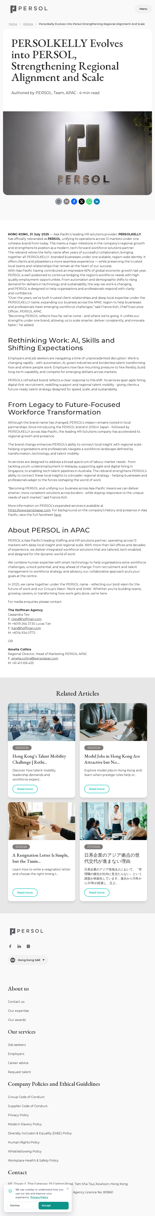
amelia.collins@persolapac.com (34, 658)
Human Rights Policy (24, 1142)
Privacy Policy (18, 1115)
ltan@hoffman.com (26, 628)
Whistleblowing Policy (25, 1151)
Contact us (16, 1002)
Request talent (19, 1072)
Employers (16, 1054)
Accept (46, 1205)
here (57, 515)
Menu (143, 9)
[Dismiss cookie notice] (67, 1188)
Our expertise (18, 1011)
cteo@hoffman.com (26, 619)
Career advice (18, 1063)
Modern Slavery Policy (25, 1124)
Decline (15, 1205)
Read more (25, 789)
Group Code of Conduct (26, 1097)
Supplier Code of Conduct (28, 1106)
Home (13, 24)
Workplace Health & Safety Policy (33, 1160)
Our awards (17, 1020)
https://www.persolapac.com (29, 510)
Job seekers (17, 1045)
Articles (28, 24)
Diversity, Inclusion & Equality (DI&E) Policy (40, 1133)
